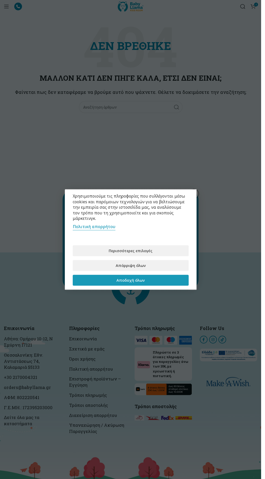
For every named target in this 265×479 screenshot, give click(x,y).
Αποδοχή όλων (130, 280)
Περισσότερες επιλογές (130, 250)
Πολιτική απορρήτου (94, 226)
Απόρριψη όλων (131, 265)
